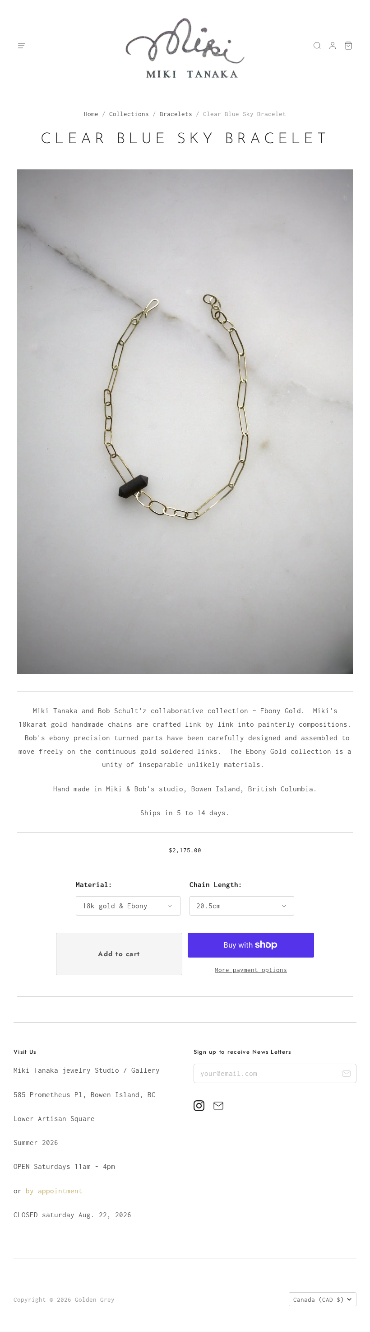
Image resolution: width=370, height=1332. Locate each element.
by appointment (54, 1191)
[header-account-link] (329, 45)
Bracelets (176, 113)
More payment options (251, 969)
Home (91, 113)
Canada (318, 1299)
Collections (129, 113)
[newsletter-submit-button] (346, 1074)
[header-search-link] (314, 45)
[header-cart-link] (345, 45)
